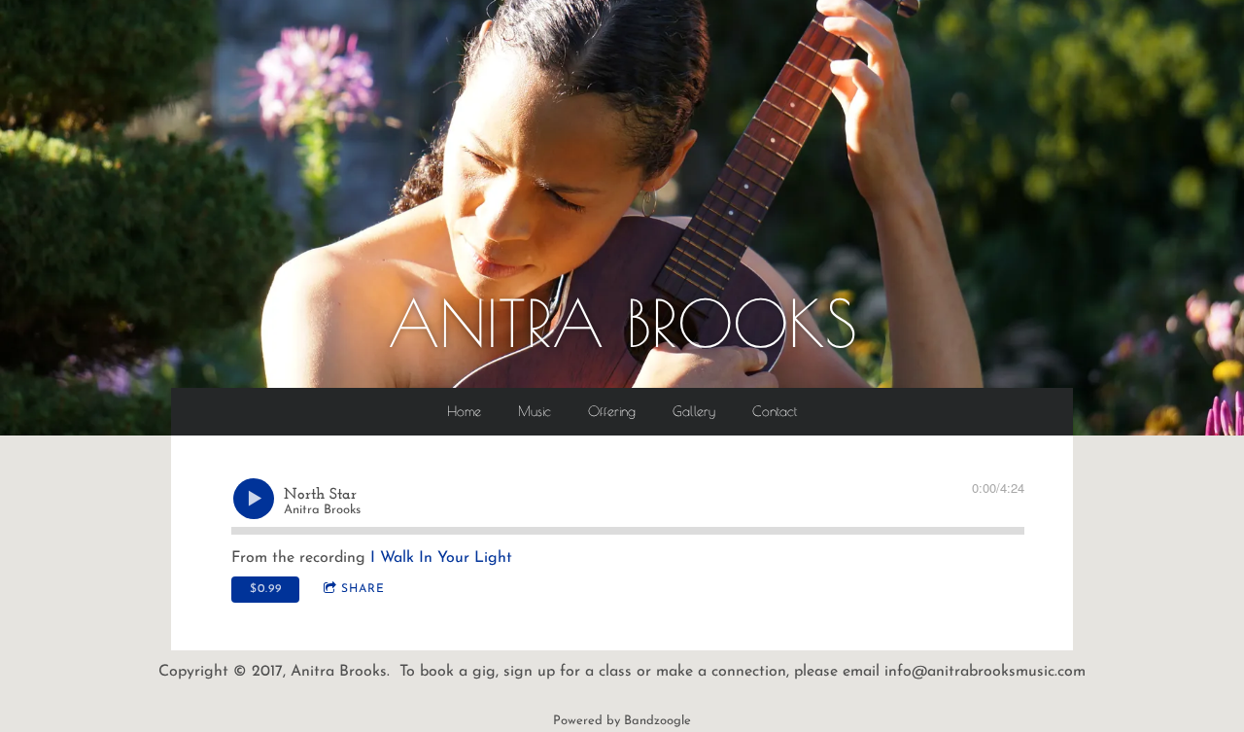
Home (464, 411)
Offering (612, 411)
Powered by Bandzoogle (622, 721)
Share (363, 589)
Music (534, 411)
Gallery (694, 411)
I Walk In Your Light (441, 558)
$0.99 (266, 589)
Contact (774, 411)
